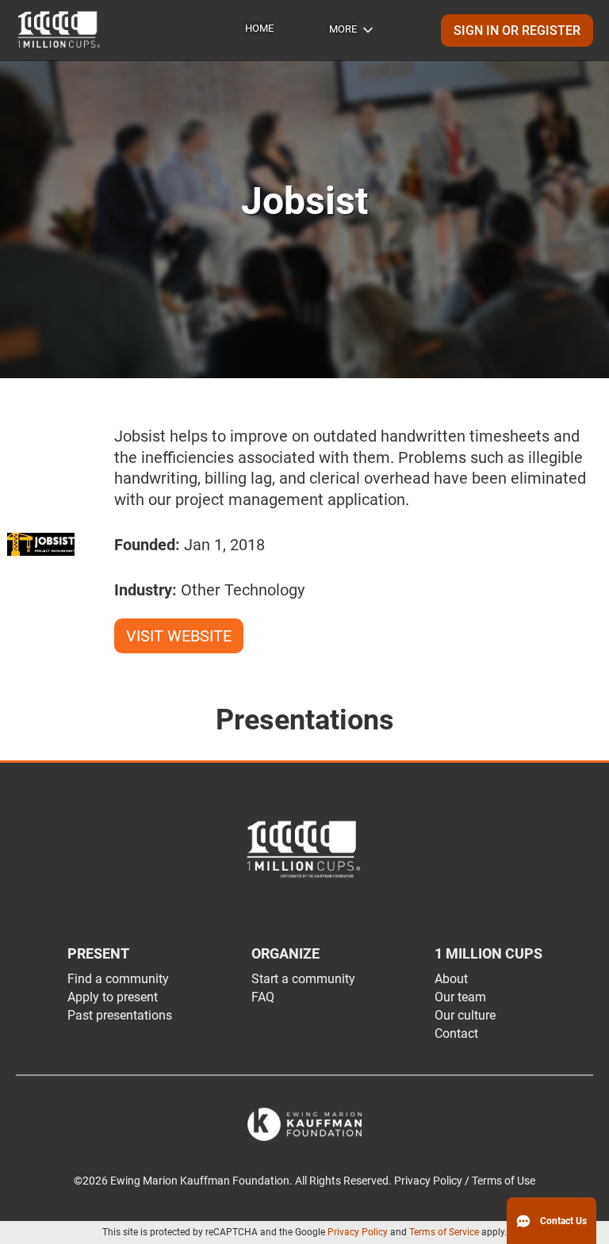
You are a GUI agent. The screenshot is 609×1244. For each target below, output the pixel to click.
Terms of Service (444, 1232)
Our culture (465, 1015)
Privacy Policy (357, 1232)
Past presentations (119, 1015)
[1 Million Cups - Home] (59, 30)
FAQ (262, 997)
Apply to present (112, 997)
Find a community (118, 978)
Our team (460, 997)
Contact (456, 1033)
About (451, 978)
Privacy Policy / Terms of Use (464, 1181)
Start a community (303, 978)
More (343, 29)
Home (259, 28)
